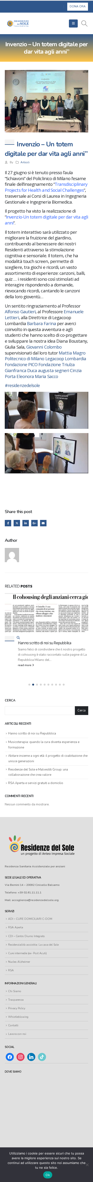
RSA (11, 970)
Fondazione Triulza (56, 364)
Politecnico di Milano (24, 358)
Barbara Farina (41, 323)
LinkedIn (25, 523)
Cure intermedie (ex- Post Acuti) (27, 953)
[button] (73, 23)
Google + (34, 523)
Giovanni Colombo (44, 347)
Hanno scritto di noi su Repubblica (44, 642)
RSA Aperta (15, 927)
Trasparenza (16, 1000)
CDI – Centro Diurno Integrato (26, 936)
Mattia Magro (72, 353)
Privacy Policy (16, 1008)
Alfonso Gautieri (20, 311)
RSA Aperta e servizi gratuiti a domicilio (35, 783)
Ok (48, 1175)
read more (25, 665)
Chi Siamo (14, 991)
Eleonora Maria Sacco (37, 376)
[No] (87, 1164)
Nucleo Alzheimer (19, 962)
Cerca (10, 700)
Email (43, 523)
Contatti (13, 1025)
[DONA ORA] (77, 6)
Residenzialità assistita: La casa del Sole (33, 945)
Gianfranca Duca (21, 370)
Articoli (25, 162)
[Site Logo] (18, 23)
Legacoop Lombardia (65, 358)
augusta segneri (53, 370)
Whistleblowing (18, 1017)
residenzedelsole (22, 385)
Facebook (8, 523)
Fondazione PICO (21, 364)
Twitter (17, 523)
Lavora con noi (17, 1034)
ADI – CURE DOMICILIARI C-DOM (30, 919)
